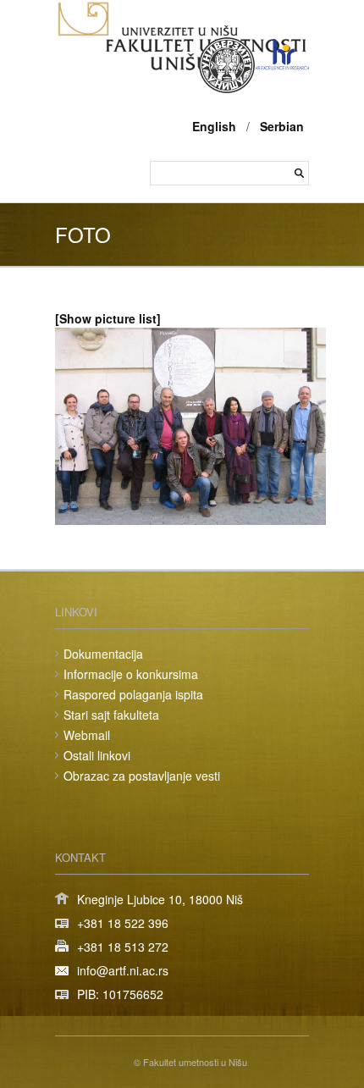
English (214, 126)
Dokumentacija (103, 653)
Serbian (282, 126)
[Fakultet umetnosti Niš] (182, 66)
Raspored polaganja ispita (133, 694)
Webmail (86, 734)
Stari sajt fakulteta (111, 714)
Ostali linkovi (96, 755)
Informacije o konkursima (130, 674)
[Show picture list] (108, 318)
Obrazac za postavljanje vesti (141, 775)
